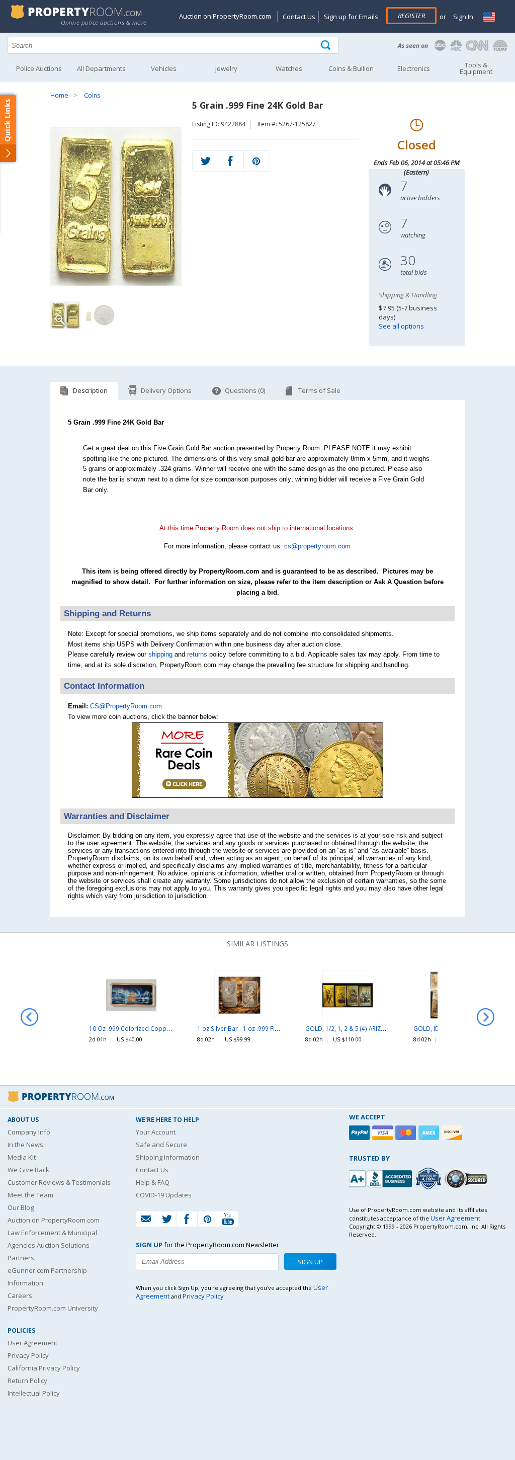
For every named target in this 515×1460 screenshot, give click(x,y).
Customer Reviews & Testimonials (59, 1182)
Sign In (462, 16)
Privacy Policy (28, 1355)
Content (10, 128)
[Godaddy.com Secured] (467, 1178)
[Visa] (383, 1132)
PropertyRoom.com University (53, 1308)
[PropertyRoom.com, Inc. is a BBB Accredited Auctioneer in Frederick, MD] (381, 1177)
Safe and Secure (161, 1144)
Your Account (156, 1132)
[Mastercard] (406, 1132)
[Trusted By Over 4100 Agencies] (429, 1179)
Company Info (29, 1132)
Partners (21, 1257)
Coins (92, 95)
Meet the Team (30, 1194)
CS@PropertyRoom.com (126, 706)
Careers (20, 1295)
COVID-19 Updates (164, 1194)
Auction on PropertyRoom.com (225, 16)
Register (411, 15)
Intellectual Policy (34, 1393)
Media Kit (22, 1157)
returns (197, 654)
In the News (25, 1144)
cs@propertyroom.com (317, 546)
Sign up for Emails (351, 16)
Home (59, 95)
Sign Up (310, 1261)
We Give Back (28, 1169)
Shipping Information (168, 1157)
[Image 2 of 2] (100, 315)
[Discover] (453, 1132)
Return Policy (27, 1380)
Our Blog (21, 1207)
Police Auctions (39, 68)
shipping (160, 654)
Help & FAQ (152, 1182)
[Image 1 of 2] (116, 207)
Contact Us (299, 16)
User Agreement (32, 1342)
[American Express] (430, 1132)
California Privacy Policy (44, 1367)
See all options (401, 326)
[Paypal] (360, 1132)
